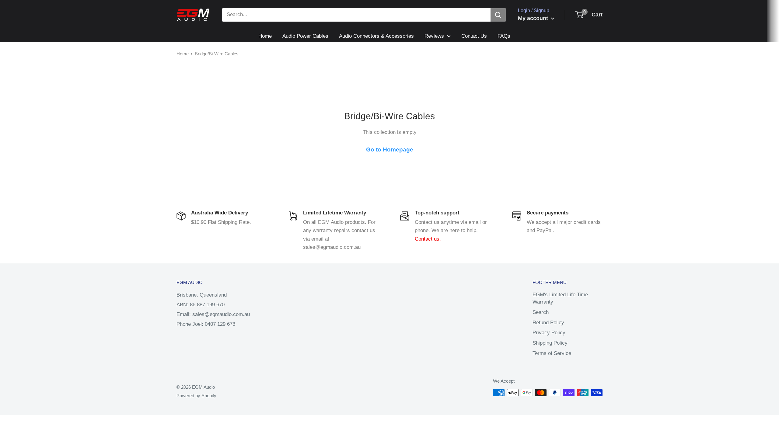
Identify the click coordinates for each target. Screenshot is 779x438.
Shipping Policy (550, 343)
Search (541, 312)
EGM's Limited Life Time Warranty (560, 298)
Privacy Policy (549, 332)
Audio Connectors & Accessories (376, 36)
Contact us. (428, 239)
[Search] (498, 15)
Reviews (434, 36)
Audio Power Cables (305, 36)
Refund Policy (548, 322)
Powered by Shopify (196, 395)
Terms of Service (552, 353)
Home (265, 36)
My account (534, 18)
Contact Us (474, 36)
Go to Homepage (389, 149)
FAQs (504, 36)
